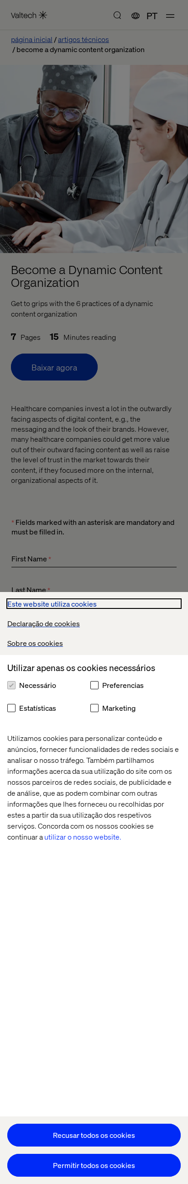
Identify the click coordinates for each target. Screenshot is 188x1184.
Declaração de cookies (43, 623)
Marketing (119, 708)
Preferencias (123, 685)
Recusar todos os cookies (94, 1135)
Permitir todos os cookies (94, 1165)
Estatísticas (37, 708)
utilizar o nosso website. (82, 836)
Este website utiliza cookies (52, 603)
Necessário (37, 685)
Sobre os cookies (35, 643)
